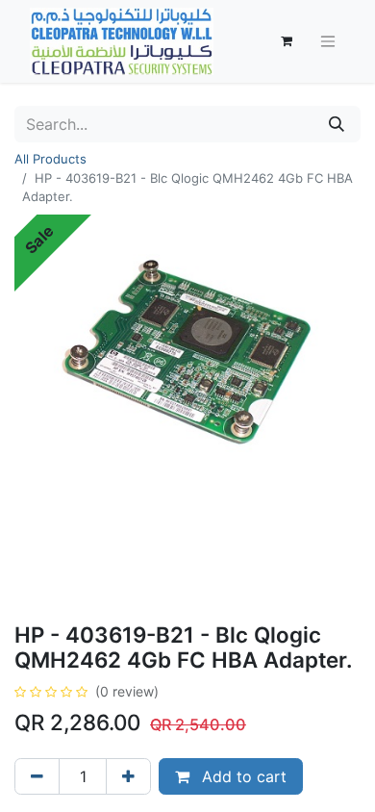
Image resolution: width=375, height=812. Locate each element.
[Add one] (128, 776)
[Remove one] (37, 776)
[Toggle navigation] (328, 42)
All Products (50, 158)
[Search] (336, 124)
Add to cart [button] (242, 776)
